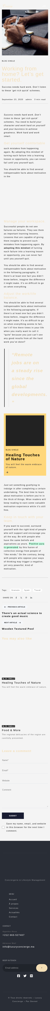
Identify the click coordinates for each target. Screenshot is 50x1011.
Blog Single (8, 61)
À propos (14, 904)
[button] (43, 6)
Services (13, 908)
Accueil (13, 899)
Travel (37, 590)
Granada (16, 590)
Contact (13, 917)
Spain (27, 590)
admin (29, 99)
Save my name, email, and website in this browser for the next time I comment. (26, 827)
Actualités (14, 912)
